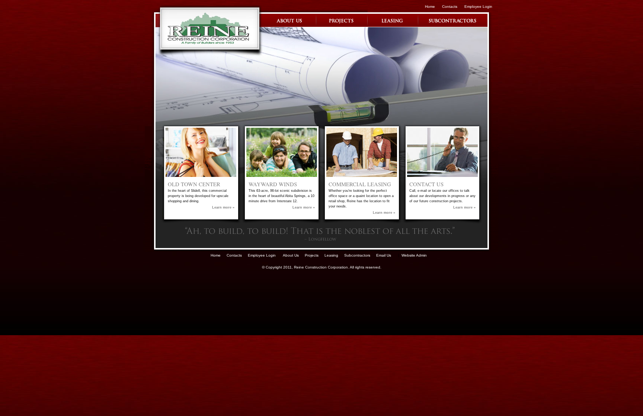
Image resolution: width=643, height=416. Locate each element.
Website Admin (414, 255)
